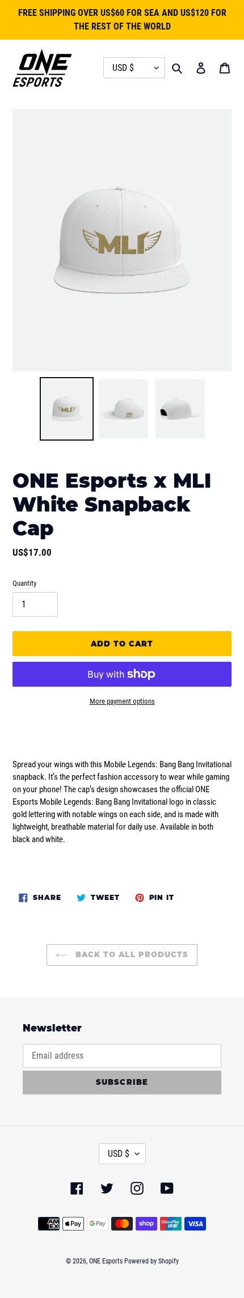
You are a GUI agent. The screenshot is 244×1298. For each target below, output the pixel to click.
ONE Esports (106, 1261)
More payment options (122, 701)
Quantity (24, 583)
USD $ (118, 1153)
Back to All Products (130, 954)
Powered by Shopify (151, 1261)
